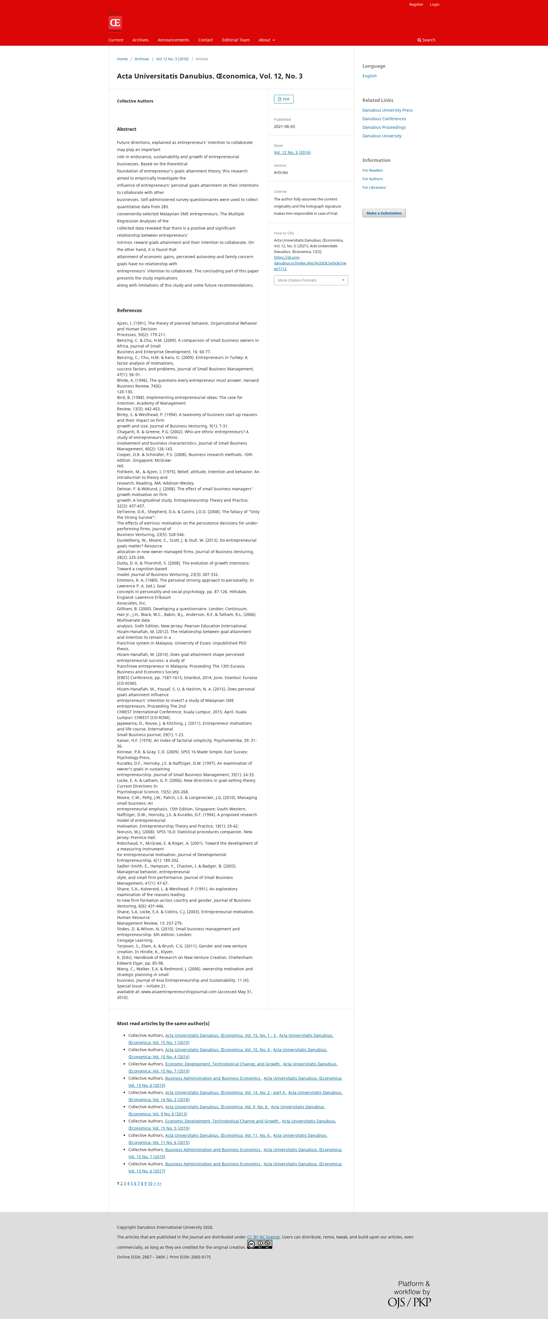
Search (428, 40)
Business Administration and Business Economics (213, 1078)
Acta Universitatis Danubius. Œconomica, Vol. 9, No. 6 (217, 1106)
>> (159, 1183)
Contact (205, 40)
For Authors (372, 178)
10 (150, 1183)
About (265, 40)
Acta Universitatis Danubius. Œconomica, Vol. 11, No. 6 (218, 1135)
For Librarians (374, 187)
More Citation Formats (297, 280)
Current (115, 40)
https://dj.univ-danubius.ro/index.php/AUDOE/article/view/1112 (310, 263)
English (369, 76)
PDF (286, 99)
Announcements (173, 40)
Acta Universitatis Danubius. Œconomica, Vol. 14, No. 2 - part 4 (225, 1092)
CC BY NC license (263, 1237)
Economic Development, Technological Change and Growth (222, 1121)
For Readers (372, 170)
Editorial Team (236, 40)
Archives (140, 40)
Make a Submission (384, 213)
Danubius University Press (387, 110)
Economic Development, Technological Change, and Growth (223, 1064)
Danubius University (381, 135)
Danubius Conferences (384, 118)
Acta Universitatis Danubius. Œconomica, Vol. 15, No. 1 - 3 (221, 1035)
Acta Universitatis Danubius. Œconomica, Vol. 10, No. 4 (218, 1049)
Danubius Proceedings (384, 127)
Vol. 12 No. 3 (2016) (172, 58)
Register (416, 4)
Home (122, 58)
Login (435, 4)
